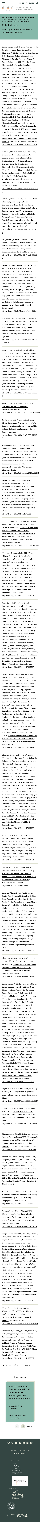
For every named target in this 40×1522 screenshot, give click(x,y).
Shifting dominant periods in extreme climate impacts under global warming (18, 387)
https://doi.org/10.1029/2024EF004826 (18, 747)
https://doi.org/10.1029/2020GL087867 (18, 1358)
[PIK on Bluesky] (8, 1443)
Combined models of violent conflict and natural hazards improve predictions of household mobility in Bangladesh (19, 246)
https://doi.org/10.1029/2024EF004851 (18, 596)
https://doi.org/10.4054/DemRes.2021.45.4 (19, 1226)
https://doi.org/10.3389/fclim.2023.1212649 (20, 1101)
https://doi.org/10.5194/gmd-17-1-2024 (18, 1081)
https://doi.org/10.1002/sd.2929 (15, 885)
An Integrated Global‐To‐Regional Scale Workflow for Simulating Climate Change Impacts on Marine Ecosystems (19, 738)
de (23, 3)
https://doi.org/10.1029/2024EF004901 (18, 860)
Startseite (5, 17)
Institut (13, 17)
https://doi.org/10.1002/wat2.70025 (16, 514)
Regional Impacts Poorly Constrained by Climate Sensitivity (19, 854)
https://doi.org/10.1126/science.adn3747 (18, 951)
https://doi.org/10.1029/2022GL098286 (18, 1204)
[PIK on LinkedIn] (24, 1443)
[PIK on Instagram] (27, 1443)
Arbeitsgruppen (24, 19)
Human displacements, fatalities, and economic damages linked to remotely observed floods (19, 1114)
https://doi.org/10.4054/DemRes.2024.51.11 (20, 976)
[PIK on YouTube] (16, 1443)
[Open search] (36, 3)
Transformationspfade (10, 19)
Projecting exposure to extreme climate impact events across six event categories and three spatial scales (19, 1291)
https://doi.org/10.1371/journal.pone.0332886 (21, 412)
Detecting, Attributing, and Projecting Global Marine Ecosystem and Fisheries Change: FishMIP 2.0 (19, 819)
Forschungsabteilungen (25, 17)
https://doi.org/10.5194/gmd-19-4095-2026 (19, 144)
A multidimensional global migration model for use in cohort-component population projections (19, 967)
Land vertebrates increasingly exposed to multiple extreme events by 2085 (17, 179)
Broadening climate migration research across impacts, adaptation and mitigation (19, 223)
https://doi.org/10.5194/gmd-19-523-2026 (19, 311)
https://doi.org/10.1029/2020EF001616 (18, 1301)
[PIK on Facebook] (20, 1443)
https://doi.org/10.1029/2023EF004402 (18, 828)
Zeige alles (31, 1426)
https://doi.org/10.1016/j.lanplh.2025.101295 (20, 473)
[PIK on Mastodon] (31, 1443)
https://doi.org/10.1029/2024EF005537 (18, 667)
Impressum (14, 1450)
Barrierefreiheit (20, 1453)
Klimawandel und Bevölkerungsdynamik (16, 21)
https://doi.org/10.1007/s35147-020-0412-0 (20, 1323)
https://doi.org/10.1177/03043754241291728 (20, 546)
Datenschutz (24, 1450)
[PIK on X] (12, 1443)
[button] (17, 1426)
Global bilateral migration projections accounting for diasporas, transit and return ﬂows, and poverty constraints (18, 1217)
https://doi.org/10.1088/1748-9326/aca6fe (19, 1149)
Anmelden (30, 3)
